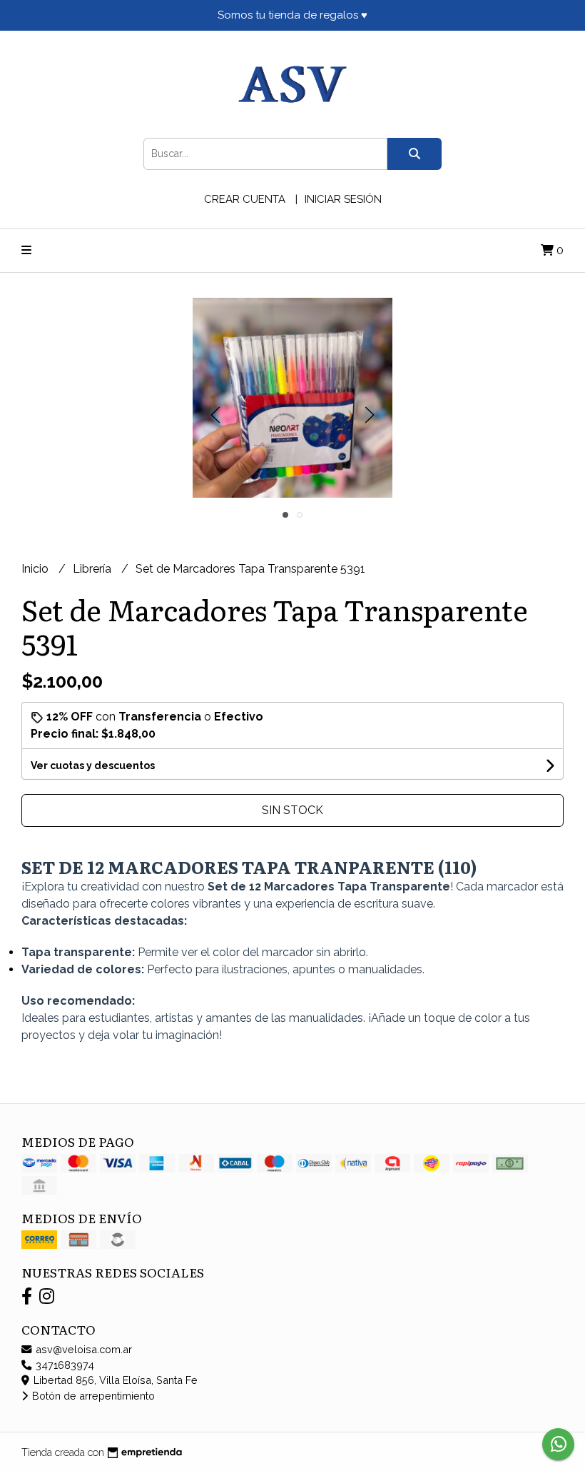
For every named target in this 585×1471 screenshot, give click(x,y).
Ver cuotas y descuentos (93, 765)
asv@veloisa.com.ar (82, 1349)
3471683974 (63, 1365)
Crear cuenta (244, 199)
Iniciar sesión (343, 199)
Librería (93, 569)
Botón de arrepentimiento (92, 1396)
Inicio (36, 569)
